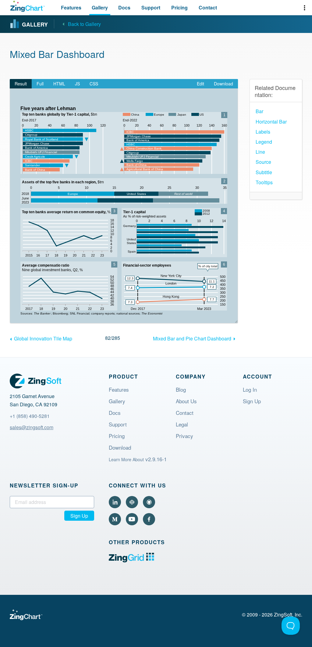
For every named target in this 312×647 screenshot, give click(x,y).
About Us (186, 402)
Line (260, 151)
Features (119, 390)
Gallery (117, 402)
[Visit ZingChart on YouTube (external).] (132, 519)
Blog (181, 390)
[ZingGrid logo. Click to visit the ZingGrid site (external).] (131, 560)
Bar (259, 111)
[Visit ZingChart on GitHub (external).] (149, 502)
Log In (250, 390)
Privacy (184, 436)
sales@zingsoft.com (31, 427)
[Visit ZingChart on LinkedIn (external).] (115, 502)
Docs (115, 413)
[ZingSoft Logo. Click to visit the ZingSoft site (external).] (35, 381)
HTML (59, 84)
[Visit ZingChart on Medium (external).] (115, 519)
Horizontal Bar (271, 121)
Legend (264, 141)
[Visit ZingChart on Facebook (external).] (149, 519)
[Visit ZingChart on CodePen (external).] (132, 502)
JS (77, 84)
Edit (200, 84)
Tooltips (264, 182)
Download (223, 84)
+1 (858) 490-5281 (30, 415)
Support (118, 425)
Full (40, 84)
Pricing (117, 436)
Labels (263, 131)
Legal (182, 425)
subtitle (264, 172)
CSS (94, 84)
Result (21, 84)
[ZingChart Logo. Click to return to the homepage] (27, 6)
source (263, 161)
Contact (184, 413)
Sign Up (252, 402)
